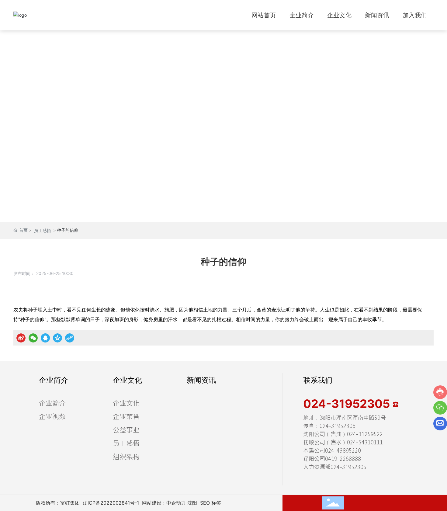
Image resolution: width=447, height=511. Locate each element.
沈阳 (192, 503)
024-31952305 (348, 404)
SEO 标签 (210, 503)
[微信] (33, 337)
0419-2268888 (343, 458)
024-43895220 (343, 450)
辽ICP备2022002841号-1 (111, 503)
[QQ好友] (45, 337)
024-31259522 (365, 434)
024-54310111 (365, 442)
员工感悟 (42, 230)
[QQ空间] (57, 337)
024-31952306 (337, 425)
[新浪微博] (21, 337)
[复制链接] (69, 337)
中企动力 (176, 503)
